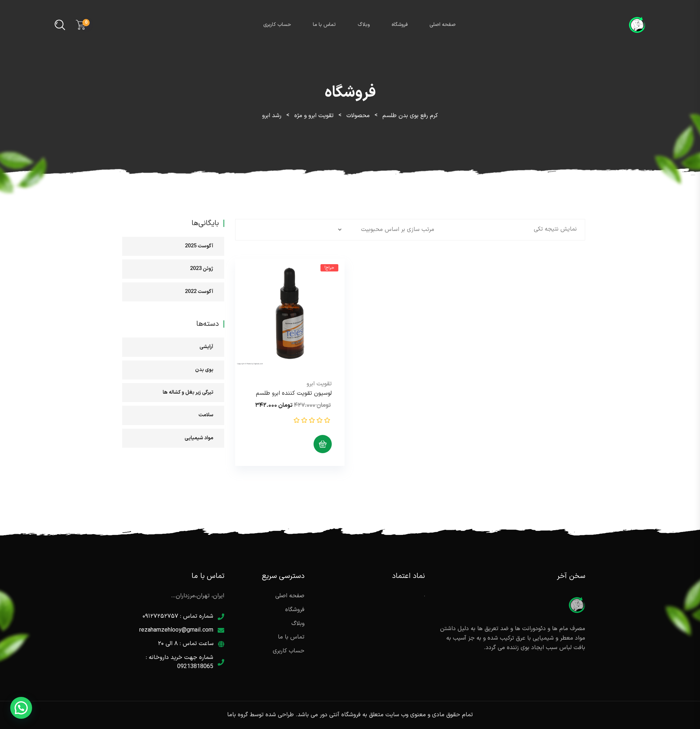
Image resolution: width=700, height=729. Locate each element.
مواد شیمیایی (198, 438)
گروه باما (237, 714)
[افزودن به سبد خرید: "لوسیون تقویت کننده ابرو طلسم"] (323, 444)
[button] (21, 708)
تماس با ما (324, 24)
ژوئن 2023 (201, 269)
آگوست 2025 (199, 246)
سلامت (205, 415)
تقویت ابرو (319, 384)
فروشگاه (400, 24)
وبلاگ (364, 24)
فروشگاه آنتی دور (340, 714)
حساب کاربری (277, 24)
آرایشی (206, 347)
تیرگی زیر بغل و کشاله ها (188, 392)
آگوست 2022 (199, 292)
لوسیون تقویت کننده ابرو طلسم (294, 393)
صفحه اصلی (442, 24)
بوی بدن (204, 370)
